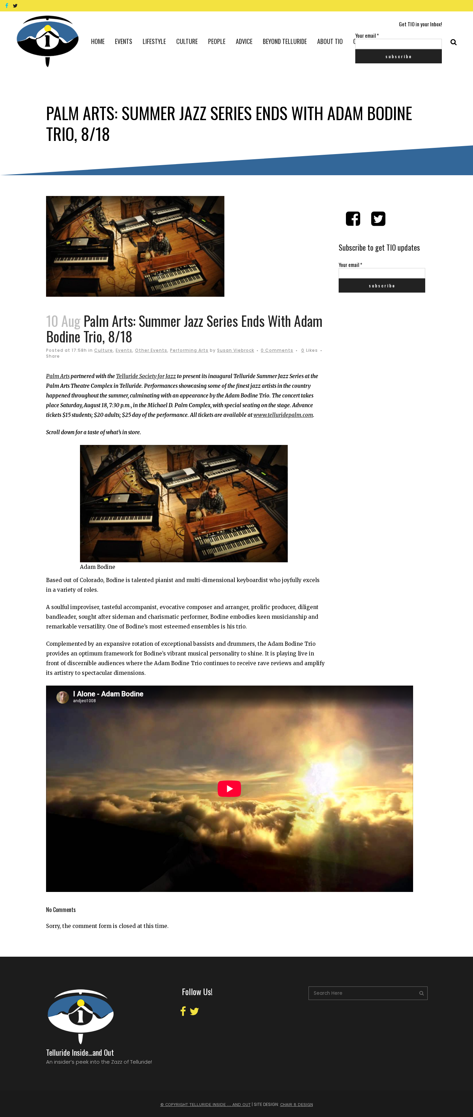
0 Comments (277, 350)
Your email (367, 35)
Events (124, 350)
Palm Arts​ (58, 376)
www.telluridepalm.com (283, 415)
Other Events (151, 350)
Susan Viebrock (235, 350)
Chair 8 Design (296, 1104)
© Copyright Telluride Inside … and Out (205, 1104)
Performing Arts (189, 350)
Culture (103, 350)
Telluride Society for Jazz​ (146, 376)
